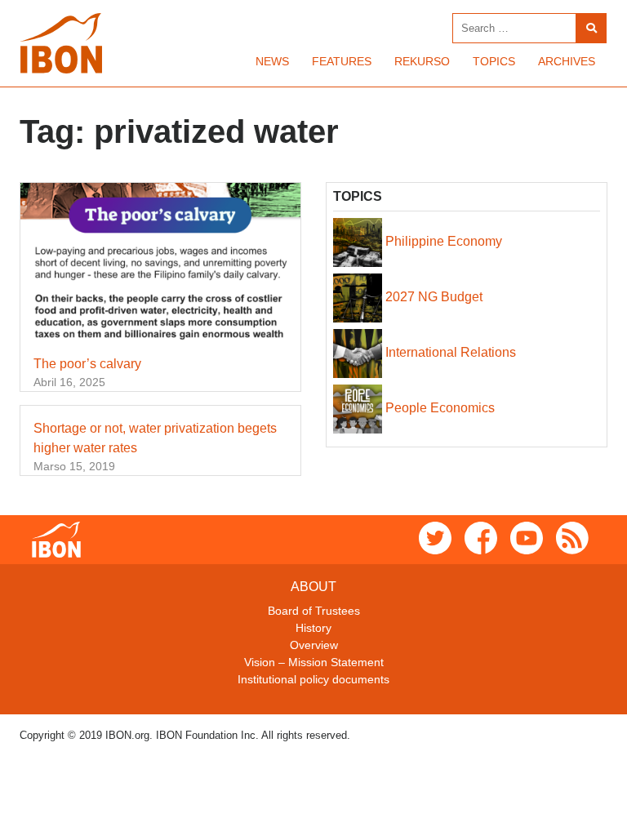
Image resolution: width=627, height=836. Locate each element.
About (313, 587)
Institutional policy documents (313, 679)
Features (341, 61)
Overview (314, 644)
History (313, 627)
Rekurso (422, 61)
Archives (566, 61)
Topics (494, 61)
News (272, 61)
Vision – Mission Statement (314, 662)
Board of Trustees (314, 610)
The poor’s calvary (87, 364)
